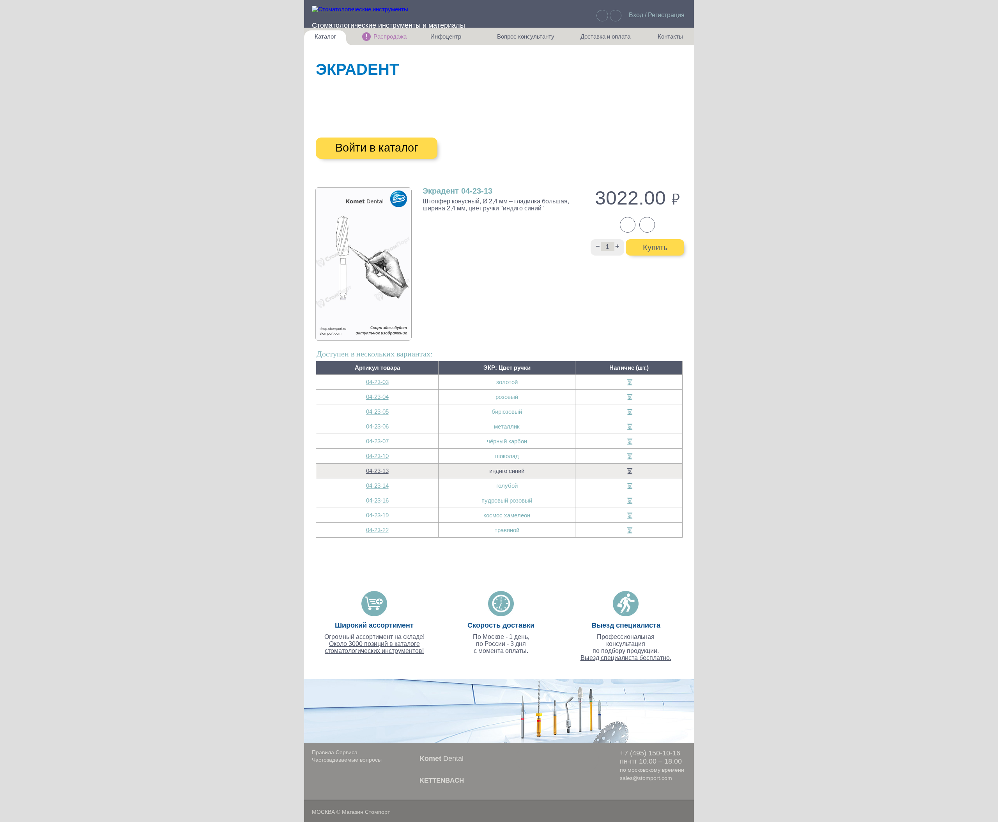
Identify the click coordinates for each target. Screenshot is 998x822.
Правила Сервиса (334, 752)
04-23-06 (377, 426)
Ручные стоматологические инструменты (475, 94)
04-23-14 (377, 485)
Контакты (666, 39)
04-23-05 (377, 411)
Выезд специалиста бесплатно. (625, 657)
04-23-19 (377, 515)
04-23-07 (377, 441)
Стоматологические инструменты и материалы (388, 25)
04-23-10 (377, 456)
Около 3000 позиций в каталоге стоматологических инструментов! (374, 647)
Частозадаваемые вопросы (347, 760)
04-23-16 (377, 500)
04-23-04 (377, 396)
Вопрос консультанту (526, 39)
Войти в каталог (376, 147)
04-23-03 (377, 382)
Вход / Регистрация (657, 15)
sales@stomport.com (646, 778)
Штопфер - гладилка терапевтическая (416, 110)
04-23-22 (377, 530)
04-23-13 (377, 470)
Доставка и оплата (605, 39)
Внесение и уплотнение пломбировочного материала (419, 125)
